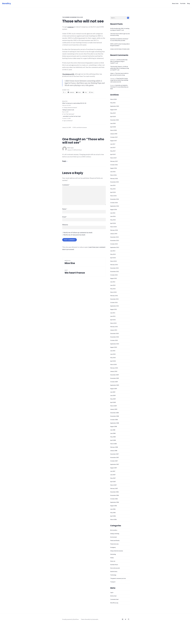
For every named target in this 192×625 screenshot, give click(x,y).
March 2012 (113, 292)
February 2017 (114, 161)
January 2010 (113, 371)
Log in (111, 592)
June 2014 (113, 216)
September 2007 (114, 464)
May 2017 (113, 151)
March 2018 (113, 130)
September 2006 (114, 502)
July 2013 (112, 250)
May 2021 (113, 102)
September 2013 (114, 247)
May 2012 (113, 288)
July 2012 (112, 281)
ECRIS (74, 127)
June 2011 (113, 316)
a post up (71, 27)
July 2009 (112, 392)
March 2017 (113, 157)
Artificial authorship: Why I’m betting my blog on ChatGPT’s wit (119, 61)
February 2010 (114, 368)
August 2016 (113, 168)
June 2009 (113, 395)
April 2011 (113, 319)
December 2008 (114, 412)
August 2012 (113, 278)
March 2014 (113, 226)
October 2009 (114, 381)
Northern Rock (114, 564)
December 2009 (114, 374)
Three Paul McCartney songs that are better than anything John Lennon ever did (119, 80)
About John (175, 3)
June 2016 (113, 171)
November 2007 (114, 457)
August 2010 (113, 347)
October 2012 (114, 275)
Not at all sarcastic (115, 568)
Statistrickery (113, 571)
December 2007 (114, 454)
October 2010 (114, 340)
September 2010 (114, 343)
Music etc (112, 561)
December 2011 (114, 299)
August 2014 (113, 209)
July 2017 (112, 144)
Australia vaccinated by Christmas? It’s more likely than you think (119, 87)
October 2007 (114, 461)
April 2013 (113, 257)
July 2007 (112, 471)
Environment (113, 537)
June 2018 (113, 123)
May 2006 (113, 512)
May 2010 (113, 357)
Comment (66, 185)
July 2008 (112, 430)
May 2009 (113, 399)
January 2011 (113, 330)
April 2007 (113, 481)
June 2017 (113, 147)
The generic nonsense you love (72, 17)
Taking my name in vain (68, 109)
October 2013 (114, 244)
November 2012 (114, 271)
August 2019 (113, 109)
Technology (113, 575)
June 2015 (113, 185)
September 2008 (114, 423)
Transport (112, 581)
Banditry (6, 3)
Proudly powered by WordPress (70, 619)
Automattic (95, 619)
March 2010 (113, 364)
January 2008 (113, 450)
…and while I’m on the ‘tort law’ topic (71, 116)
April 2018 (113, 127)
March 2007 (113, 485)
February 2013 (114, 264)
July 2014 (112, 213)
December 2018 (114, 120)
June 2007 (113, 474)
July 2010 (112, 350)
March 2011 (113, 323)
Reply (64, 161)
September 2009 (114, 385)
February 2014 (114, 230)
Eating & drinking (114, 533)
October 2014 (114, 202)
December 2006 (114, 492)
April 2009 (113, 402)
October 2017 (114, 137)
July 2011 (112, 312)
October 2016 (114, 164)
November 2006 (114, 495)
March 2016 (113, 175)
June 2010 (113, 354)
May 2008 (113, 436)
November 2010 (114, 337)
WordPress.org (114, 602)
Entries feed (113, 596)
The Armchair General (116, 66)
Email (64, 217)
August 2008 (113, 426)
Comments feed (114, 599)
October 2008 (114, 419)
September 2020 (114, 106)
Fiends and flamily (114, 540)
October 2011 (114, 302)
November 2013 (114, 240)
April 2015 (113, 192)
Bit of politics (113, 530)
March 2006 (113, 519)
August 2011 (113, 309)
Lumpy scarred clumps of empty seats (120, 49)
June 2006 (113, 509)
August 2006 (113, 505)
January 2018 (113, 133)
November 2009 (114, 378)
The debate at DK (68, 74)
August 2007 (113, 467)
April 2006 (113, 516)
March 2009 (113, 405)
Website (65, 225)
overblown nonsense (81, 127)
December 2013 (114, 237)
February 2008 (114, 447)
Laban (111, 73)
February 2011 (114, 326)
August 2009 (113, 388)
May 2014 (113, 219)
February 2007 (114, 488)
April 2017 (113, 154)
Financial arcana (114, 544)
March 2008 (113, 443)
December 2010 (114, 333)
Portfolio (182, 3)
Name (64, 209)
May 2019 (113, 113)
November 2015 (114, 182)
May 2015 (113, 188)
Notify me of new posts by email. (74, 235)
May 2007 (113, 478)
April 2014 (113, 223)
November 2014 (114, 199)
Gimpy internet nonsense (116, 550)
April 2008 (113, 440)
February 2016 (114, 178)
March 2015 (113, 195)
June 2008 (113, 433)
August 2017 (113, 140)
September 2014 (114, 206)
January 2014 (113, 233)
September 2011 (114, 306)
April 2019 (113, 116)
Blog (188, 3)
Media (112, 557)
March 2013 (113, 261)
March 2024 (113, 99)
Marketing (113, 554)
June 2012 (113, 285)
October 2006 (114, 498)
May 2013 (113, 254)
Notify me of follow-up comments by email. (78, 232)
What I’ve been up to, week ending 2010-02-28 (74, 103)
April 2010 (113, 361)
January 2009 (113, 409)
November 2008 (114, 416)
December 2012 (114, 268)
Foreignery (113, 547)
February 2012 (114, 295)
